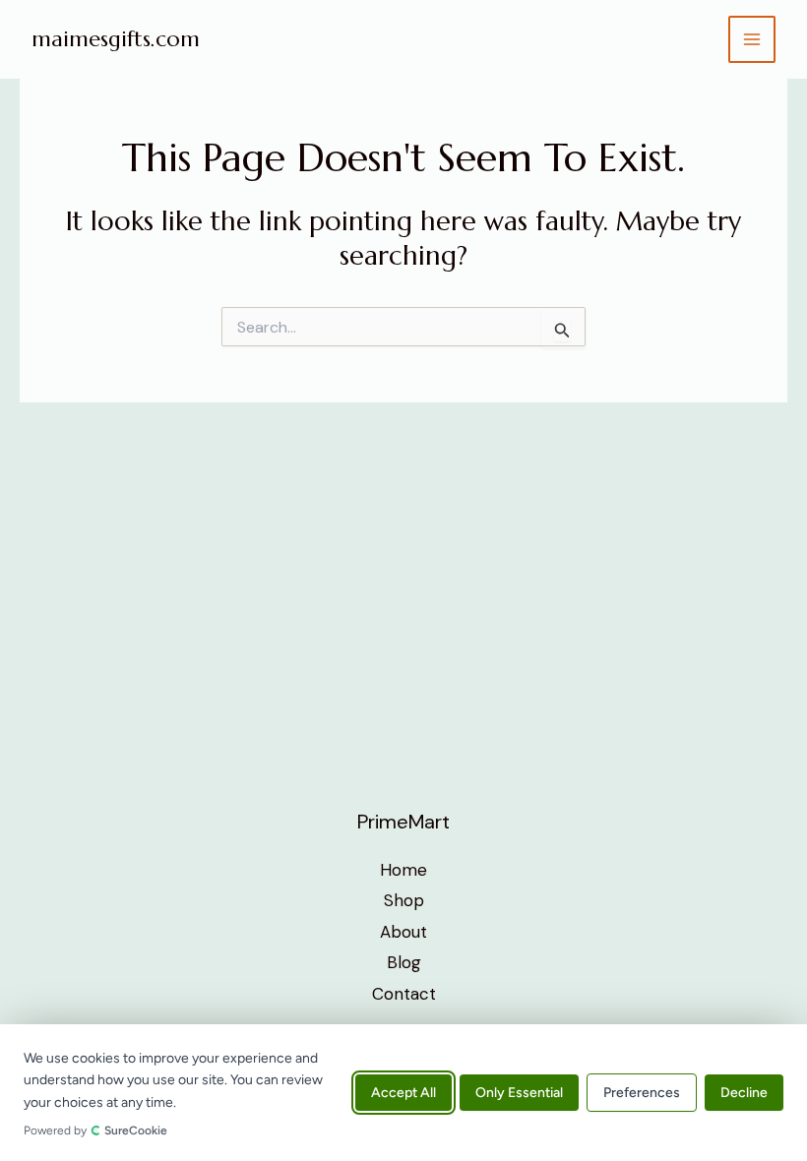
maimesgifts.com (115, 39)
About (403, 932)
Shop (404, 900)
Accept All (403, 1092)
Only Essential (519, 1092)
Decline (744, 1092)
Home (403, 870)
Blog (404, 962)
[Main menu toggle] (752, 39)
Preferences (641, 1092)
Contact (404, 994)
